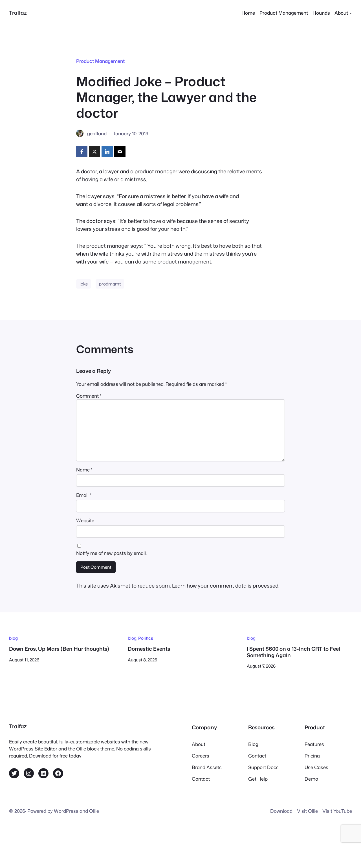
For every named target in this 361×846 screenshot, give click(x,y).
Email (83, 495)
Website (85, 520)
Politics (145, 638)
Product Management (100, 61)
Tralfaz (18, 12)
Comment (88, 396)
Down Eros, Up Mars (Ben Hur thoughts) (59, 649)
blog (13, 638)
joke (84, 284)
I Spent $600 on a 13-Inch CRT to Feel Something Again (293, 652)
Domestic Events (149, 649)
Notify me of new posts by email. (111, 553)
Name (84, 469)
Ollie (94, 811)
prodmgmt (110, 284)
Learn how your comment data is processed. (225, 585)
